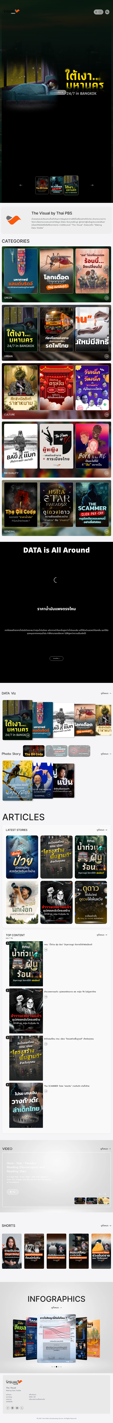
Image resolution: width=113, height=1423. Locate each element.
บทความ (9, 1399)
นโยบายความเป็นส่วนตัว (37, 1399)
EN (100, 12)
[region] (56, 612)
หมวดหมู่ (9, 1397)
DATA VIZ (32, 1397)
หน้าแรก (8, 1394)
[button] (56, 101)
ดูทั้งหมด (104, 693)
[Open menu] (96, 12)
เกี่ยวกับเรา (32, 1394)
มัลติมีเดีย (9, 1401)
